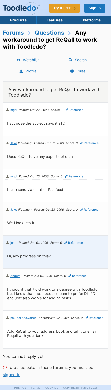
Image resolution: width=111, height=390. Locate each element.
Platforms (92, 20)
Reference (76, 110)
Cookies (52, 387)
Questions (49, 32)
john (13, 243)
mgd (13, 110)
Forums (13, 32)
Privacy (20, 387)
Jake (13, 143)
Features (55, 20)
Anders (15, 276)
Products (18, 20)
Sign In (95, 8)
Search (81, 60)
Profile (31, 71)
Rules (81, 71)
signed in (11, 374)
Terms (36, 387)
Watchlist (31, 60)
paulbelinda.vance (23, 318)
